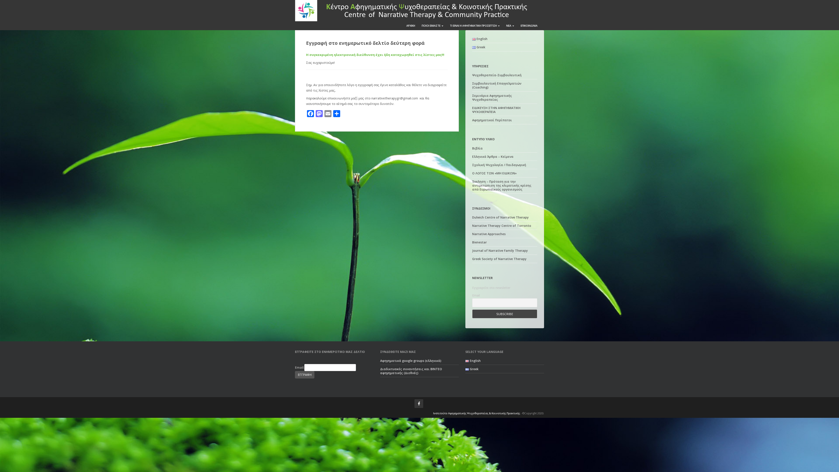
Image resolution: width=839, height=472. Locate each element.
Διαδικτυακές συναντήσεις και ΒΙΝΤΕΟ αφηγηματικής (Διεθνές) (411, 371)
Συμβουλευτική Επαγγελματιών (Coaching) (496, 85)
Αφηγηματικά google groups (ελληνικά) (410, 361)
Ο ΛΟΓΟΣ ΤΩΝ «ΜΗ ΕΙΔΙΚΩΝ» (494, 173)
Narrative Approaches (489, 234)
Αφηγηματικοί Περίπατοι (492, 120)
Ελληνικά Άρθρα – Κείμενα (492, 156)
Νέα (509, 26)
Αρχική (410, 26)
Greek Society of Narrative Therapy (499, 259)
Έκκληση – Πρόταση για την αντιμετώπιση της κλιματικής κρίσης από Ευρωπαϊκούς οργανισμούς (501, 185)
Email (476, 295)
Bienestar (479, 242)
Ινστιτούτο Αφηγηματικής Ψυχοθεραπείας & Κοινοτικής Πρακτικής (476, 413)
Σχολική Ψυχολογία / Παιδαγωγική (499, 165)
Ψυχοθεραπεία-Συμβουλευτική (497, 75)
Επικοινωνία (529, 26)
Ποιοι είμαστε (431, 26)
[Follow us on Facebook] (418, 403)
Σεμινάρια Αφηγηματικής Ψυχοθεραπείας (492, 98)
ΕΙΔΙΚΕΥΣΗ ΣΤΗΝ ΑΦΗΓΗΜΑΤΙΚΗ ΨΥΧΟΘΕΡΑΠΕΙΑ (496, 110)
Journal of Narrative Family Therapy (500, 250)
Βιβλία (477, 148)
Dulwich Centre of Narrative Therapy (500, 217)
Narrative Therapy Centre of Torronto (501, 226)
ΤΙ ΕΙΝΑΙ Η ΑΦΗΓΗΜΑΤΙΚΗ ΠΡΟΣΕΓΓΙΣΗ (474, 26)
